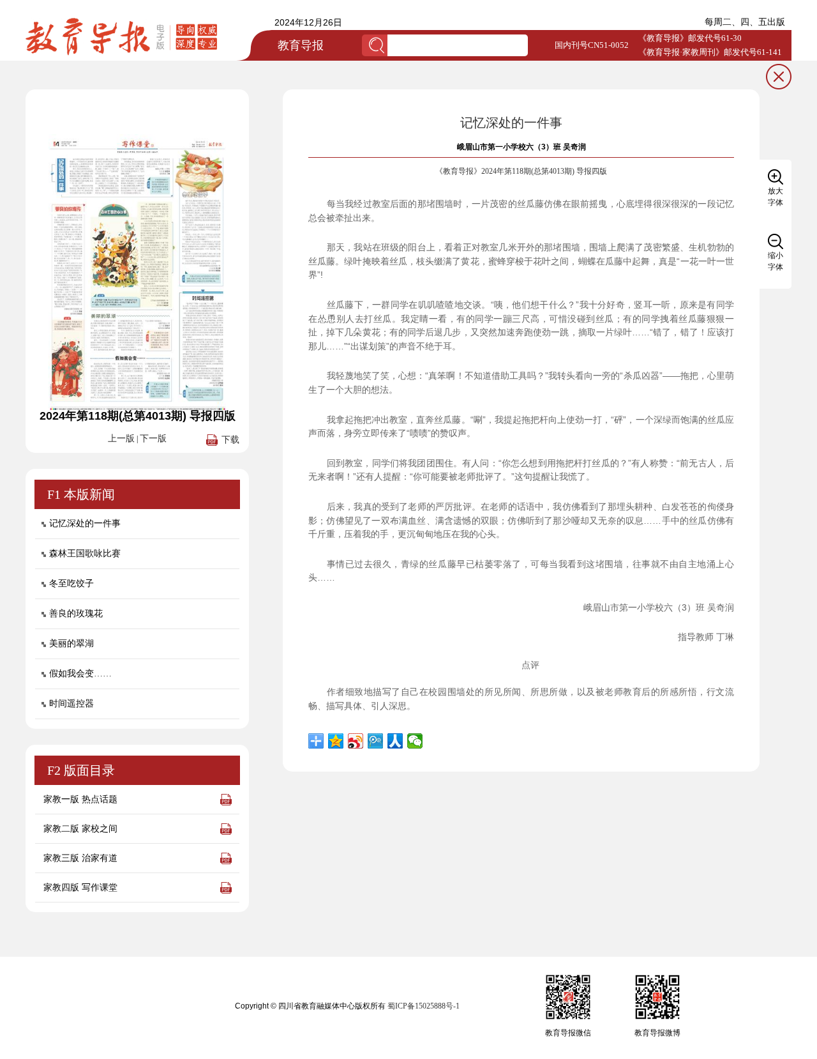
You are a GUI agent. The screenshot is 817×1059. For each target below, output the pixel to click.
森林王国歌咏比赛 (85, 553)
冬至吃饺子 (71, 583)
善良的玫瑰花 (76, 613)
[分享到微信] (415, 741)
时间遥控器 (71, 703)
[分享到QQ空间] (336, 741)
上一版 (121, 438)
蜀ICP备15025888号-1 (423, 1006)
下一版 (153, 438)
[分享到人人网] (395, 741)
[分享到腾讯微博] (376, 741)
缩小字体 (775, 261)
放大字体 (775, 197)
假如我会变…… (80, 673)
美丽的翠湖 (71, 643)
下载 (230, 440)
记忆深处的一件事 (85, 523)
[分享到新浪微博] (356, 741)
